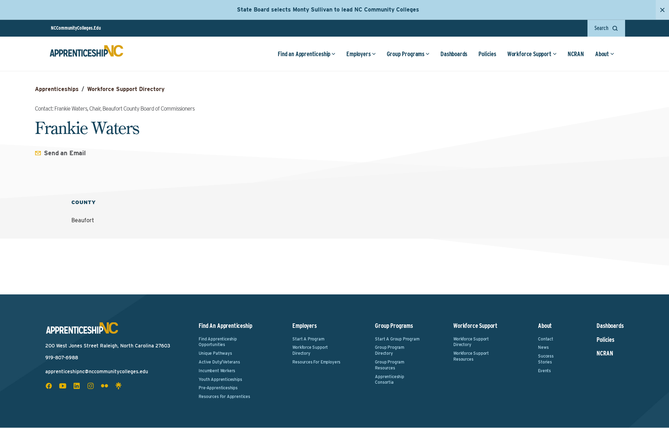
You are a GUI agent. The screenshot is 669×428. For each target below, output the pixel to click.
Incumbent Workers (217, 370)
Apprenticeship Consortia (389, 379)
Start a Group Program (397, 338)
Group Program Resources (389, 364)
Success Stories (546, 359)
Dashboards (453, 54)
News (543, 347)
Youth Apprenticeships (220, 379)
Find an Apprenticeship (304, 54)
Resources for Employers (316, 362)
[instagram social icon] (90, 385)
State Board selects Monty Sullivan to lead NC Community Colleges (328, 9)
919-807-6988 (61, 357)
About (602, 54)
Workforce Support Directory (125, 89)
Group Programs (405, 54)
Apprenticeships (57, 89)
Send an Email (65, 153)
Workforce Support (529, 54)
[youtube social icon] (62, 385)
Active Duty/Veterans (219, 362)
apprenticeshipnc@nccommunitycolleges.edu (96, 371)
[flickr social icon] (104, 385)
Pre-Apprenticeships (218, 387)
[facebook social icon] (48, 385)
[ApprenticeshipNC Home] (86, 53)
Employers (358, 54)
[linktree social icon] (118, 385)
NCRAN (576, 54)
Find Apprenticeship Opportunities (218, 341)
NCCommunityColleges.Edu (76, 28)
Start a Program (308, 338)
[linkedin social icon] (76, 385)
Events (544, 370)
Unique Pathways (215, 353)
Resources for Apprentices (224, 396)
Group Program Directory (389, 350)
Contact (545, 338)
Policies (487, 54)
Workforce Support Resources (471, 356)
